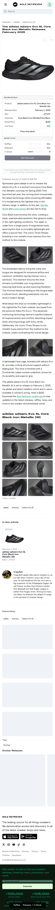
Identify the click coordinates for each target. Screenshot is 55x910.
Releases (6, 22)
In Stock (37, 905)
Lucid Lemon (19, 208)
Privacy (35, 851)
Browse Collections (10, 851)
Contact (25, 851)
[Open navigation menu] (5, 4)
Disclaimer (16, 855)
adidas (16, 22)
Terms (43, 851)
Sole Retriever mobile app (30, 396)
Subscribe (27, 886)
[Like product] (51, 39)
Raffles (17, 905)
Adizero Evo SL (29, 22)
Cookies (6, 855)
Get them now (27, 158)
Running (15, 507)
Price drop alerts (27, 131)
